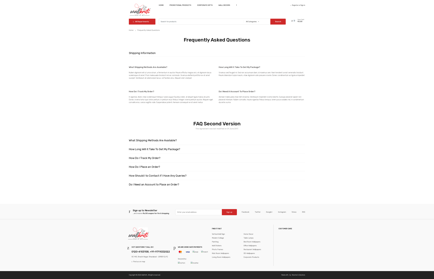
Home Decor (248, 234)
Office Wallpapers (250, 246)
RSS (303, 212)
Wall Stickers (217, 246)
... (236, 5)
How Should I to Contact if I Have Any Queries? (157, 175)
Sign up (229, 212)
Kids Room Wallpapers (220, 253)
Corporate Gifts (205, 5)
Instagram (282, 212)
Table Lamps (249, 238)
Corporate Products (251, 257)
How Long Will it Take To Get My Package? (154, 149)
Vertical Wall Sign (218, 234)
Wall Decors (224, 5)
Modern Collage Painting (218, 240)
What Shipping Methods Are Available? (153, 140)
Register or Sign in (298, 5)
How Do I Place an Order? (144, 166)
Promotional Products (180, 5)
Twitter (258, 212)
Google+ (269, 212)
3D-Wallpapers (249, 253)
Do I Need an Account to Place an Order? (154, 184)
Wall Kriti (144, 275)
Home (161, 5)
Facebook (245, 212)
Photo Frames (217, 249)
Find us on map (139, 262)
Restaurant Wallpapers (252, 249)
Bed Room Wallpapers (252, 242)
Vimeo (294, 212)
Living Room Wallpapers (221, 257)
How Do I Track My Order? (144, 158)
